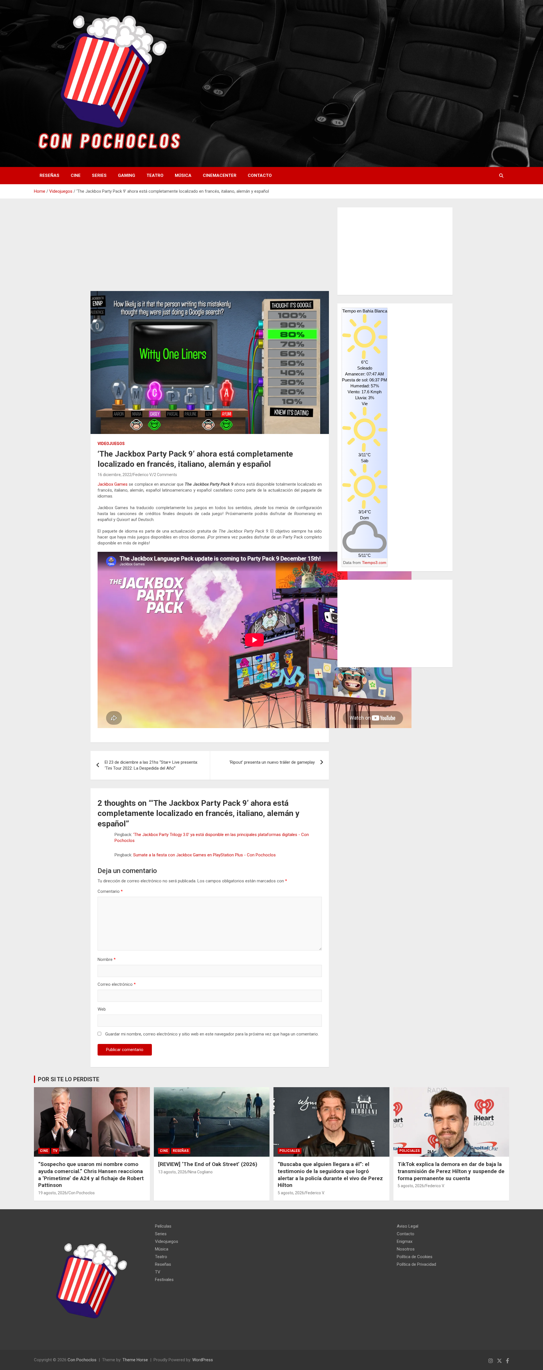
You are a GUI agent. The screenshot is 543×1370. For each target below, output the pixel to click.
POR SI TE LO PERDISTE (68, 1079)
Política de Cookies (414, 1256)
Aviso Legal (407, 1226)
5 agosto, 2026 (291, 1193)
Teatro (154, 175)
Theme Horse (135, 1359)
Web (102, 1009)
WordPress (202, 1359)
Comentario (110, 891)
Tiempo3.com (374, 562)
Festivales (164, 1279)
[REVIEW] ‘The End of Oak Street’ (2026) (207, 1164)
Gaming (126, 175)
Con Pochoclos (81, 1193)
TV (55, 1151)
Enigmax (404, 1241)
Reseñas (49, 175)
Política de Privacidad (416, 1264)
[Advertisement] (209, 249)
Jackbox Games (113, 484)
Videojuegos (111, 443)
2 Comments (165, 474)
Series (99, 175)
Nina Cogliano (200, 1172)
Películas (163, 1226)
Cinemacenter (219, 175)
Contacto (260, 175)
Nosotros (406, 1249)
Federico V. (142, 474)
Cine (76, 175)
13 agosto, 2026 (172, 1172)
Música (183, 175)
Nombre (107, 959)
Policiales (289, 1151)
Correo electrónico (117, 984)
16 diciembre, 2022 (115, 474)
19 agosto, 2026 (52, 1193)
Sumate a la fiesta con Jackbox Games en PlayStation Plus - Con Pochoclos (204, 854)
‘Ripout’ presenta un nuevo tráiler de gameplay (272, 762)
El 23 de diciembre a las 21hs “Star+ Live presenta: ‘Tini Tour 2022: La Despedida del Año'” (151, 765)
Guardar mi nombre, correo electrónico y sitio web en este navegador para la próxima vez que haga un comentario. (212, 1034)
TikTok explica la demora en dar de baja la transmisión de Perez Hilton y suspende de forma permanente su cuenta (451, 1171)
